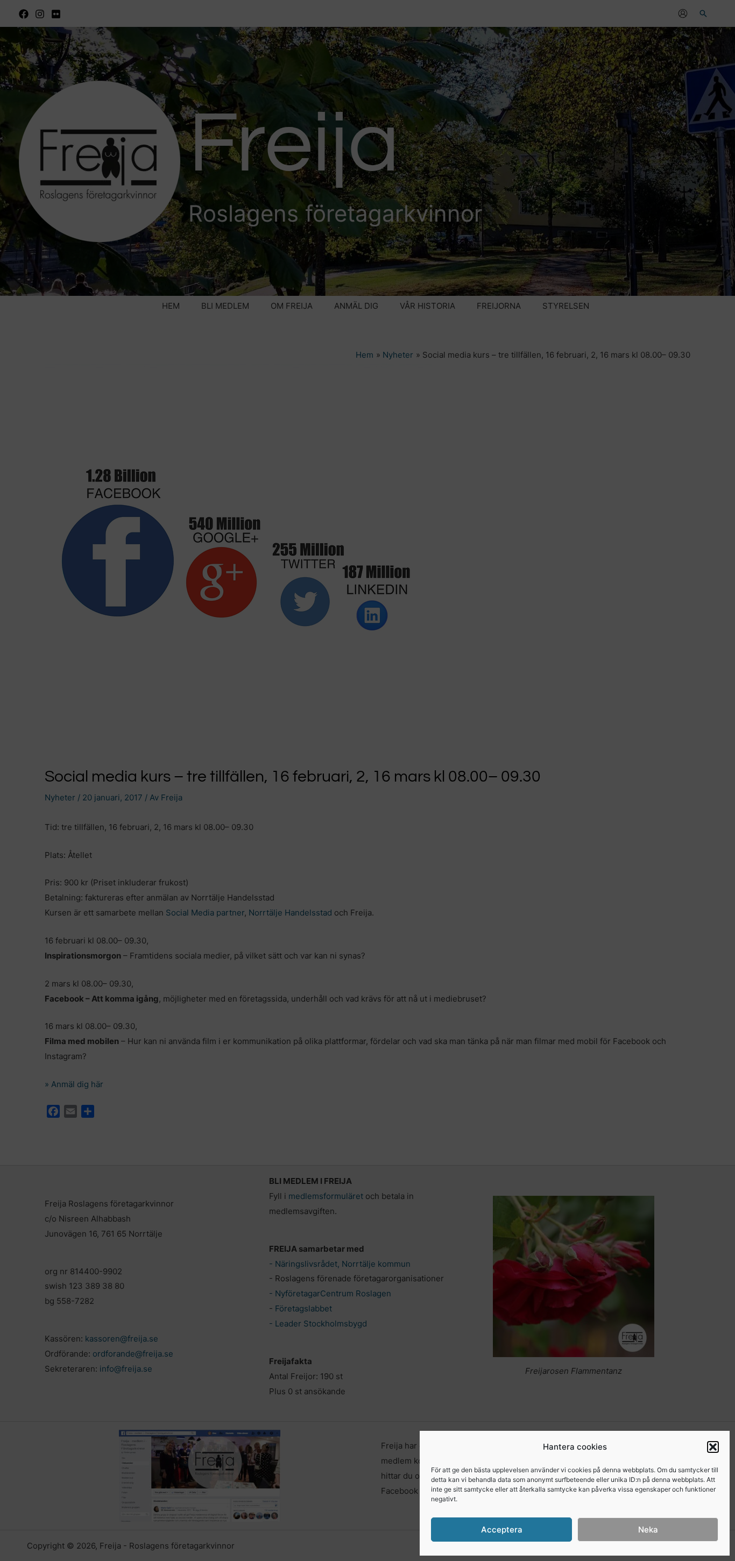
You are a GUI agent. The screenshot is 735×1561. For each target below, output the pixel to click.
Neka (648, 1529)
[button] (713, 1447)
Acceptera (501, 1529)
